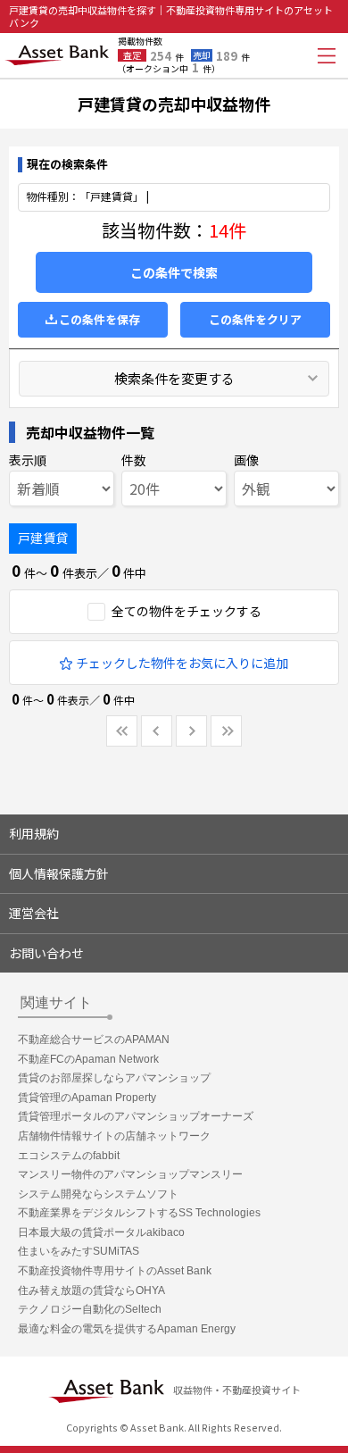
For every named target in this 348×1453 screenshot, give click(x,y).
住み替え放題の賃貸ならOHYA (91, 1290)
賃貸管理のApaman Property (87, 1097)
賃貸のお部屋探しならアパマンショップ (114, 1078)
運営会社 (34, 913)
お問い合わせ (46, 953)
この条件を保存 (99, 319)
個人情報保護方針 (59, 873)
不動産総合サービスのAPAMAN (94, 1039)
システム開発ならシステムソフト (98, 1194)
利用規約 (34, 833)
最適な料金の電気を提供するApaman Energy (127, 1329)
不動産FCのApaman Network (88, 1059)
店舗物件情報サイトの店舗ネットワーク (114, 1136)
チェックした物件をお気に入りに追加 (182, 663)
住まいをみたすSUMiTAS (78, 1251)
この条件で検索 (174, 272)
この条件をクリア (255, 319)
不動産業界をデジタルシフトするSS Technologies (139, 1213)
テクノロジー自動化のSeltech (90, 1309)
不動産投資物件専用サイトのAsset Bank (114, 1271)
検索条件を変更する (174, 378)
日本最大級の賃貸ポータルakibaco (101, 1232)
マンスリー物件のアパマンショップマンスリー (130, 1174)
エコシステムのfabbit (69, 1155)
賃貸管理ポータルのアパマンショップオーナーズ (135, 1116)
